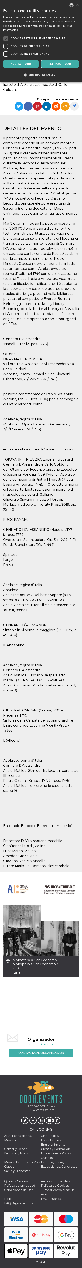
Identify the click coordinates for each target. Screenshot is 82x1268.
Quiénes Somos (16, 1181)
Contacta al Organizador (41, 1053)
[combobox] (71, 5)
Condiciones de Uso (18, 1190)
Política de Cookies (55, 1185)
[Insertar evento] (65, 106)
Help (7, 1199)
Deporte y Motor (16, 1153)
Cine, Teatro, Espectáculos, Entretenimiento (53, 1140)
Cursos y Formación (55, 1149)
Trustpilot (41, 1262)
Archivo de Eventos (55, 1181)
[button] (41, 75)
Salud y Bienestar (17, 1171)
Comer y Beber (15, 1149)
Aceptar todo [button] (21, 64)
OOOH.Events (46, 1106)
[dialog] (41, 41)
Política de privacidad (19, 1185)
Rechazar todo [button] (60, 64)
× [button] (77, 5)
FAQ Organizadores (18, 1203)
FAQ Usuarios (51, 1199)
